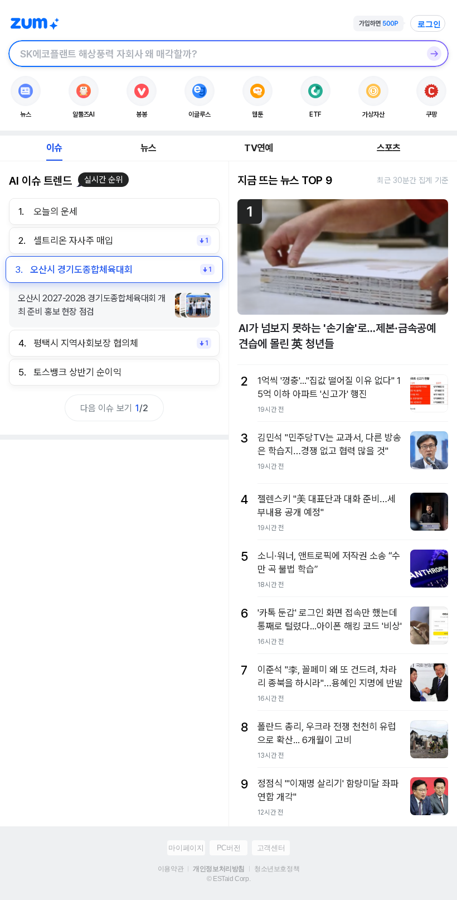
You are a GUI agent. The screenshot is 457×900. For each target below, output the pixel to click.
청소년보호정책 (276, 869)
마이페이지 (185, 848)
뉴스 (148, 147)
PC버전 (228, 848)
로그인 (429, 24)
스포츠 (389, 147)
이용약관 (170, 869)
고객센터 (271, 848)
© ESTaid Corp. (228, 879)
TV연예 (258, 147)
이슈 (54, 147)
